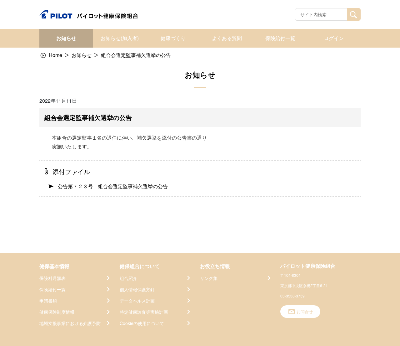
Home (55, 55)
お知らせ (82, 55)
